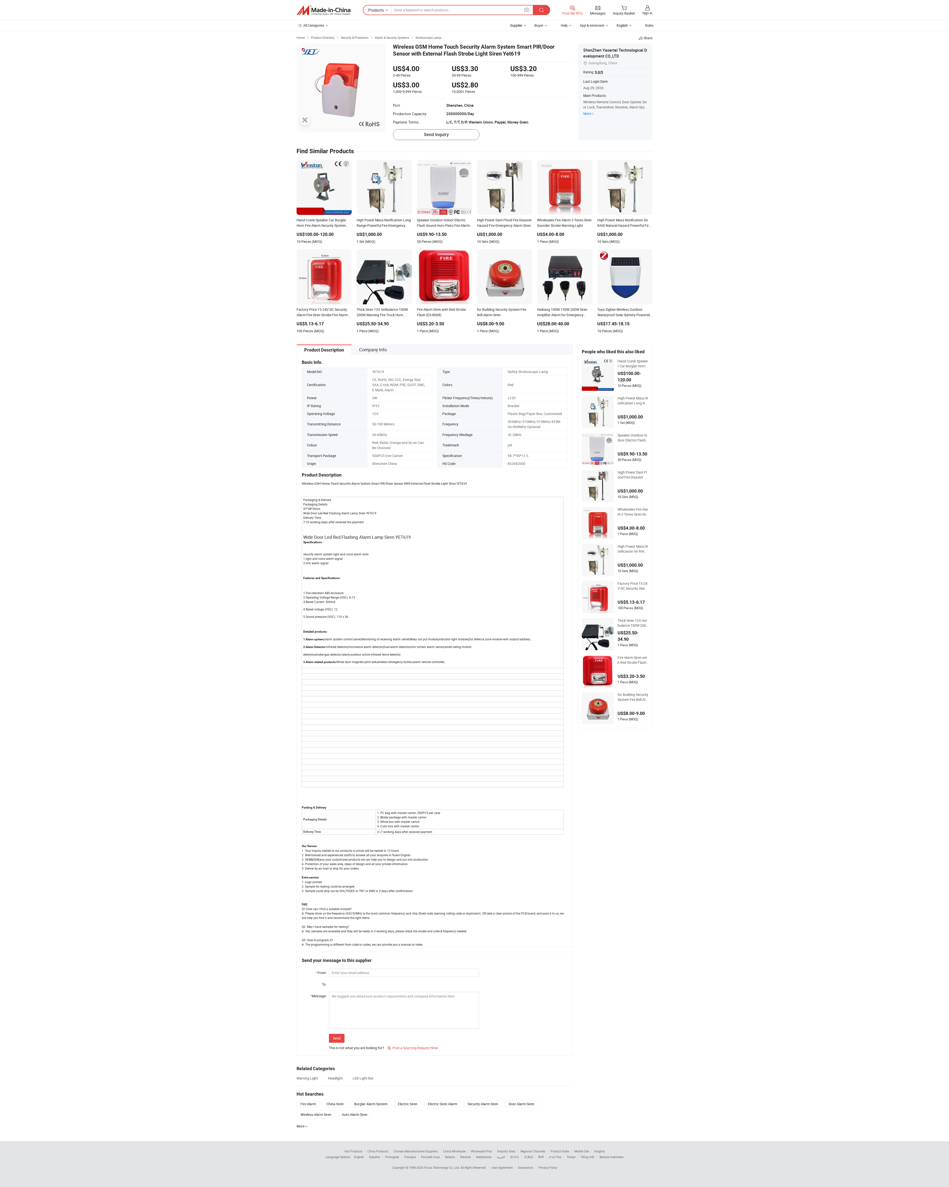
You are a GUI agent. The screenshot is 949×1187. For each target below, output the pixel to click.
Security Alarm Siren (483, 1104)
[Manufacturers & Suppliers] (323, 10)
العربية (501, 1157)
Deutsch (465, 1157)
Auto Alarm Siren (354, 1114)
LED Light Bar (363, 1078)
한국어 (514, 1157)
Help (564, 25)
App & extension (592, 25)
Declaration (525, 1167)
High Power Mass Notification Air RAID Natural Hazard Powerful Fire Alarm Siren (633, 549)
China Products (377, 1151)
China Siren (335, 1104)
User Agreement (502, 1167)
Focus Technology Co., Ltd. (442, 1167)
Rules (649, 25)
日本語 (528, 1157)
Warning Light (307, 1078)
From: (320, 972)
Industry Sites (506, 1151)
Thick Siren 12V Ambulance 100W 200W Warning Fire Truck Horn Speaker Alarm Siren (633, 623)
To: (324, 984)
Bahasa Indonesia (612, 1157)
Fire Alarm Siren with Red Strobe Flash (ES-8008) (632, 660)
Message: (318, 996)
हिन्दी (541, 1157)
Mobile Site (581, 1151)
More (587, 113)
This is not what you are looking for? (356, 1047)
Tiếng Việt (587, 1157)
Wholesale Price (481, 1151)
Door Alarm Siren (521, 1104)
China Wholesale (454, 1151)
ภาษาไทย (555, 1157)
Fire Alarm (308, 1104)
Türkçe (571, 1157)
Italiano (450, 1157)
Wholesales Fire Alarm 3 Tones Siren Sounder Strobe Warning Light (633, 512)
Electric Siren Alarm (442, 1104)
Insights (599, 1151)
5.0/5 (599, 72)
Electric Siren (407, 1104)
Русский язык (430, 1157)
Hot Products (353, 1151)
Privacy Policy (548, 1167)
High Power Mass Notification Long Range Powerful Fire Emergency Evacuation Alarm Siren (633, 401)
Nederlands (484, 1157)
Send (337, 1038)
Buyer (539, 25)
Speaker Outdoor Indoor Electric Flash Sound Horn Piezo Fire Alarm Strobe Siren (633, 438)
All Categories (313, 25)
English (359, 1157)
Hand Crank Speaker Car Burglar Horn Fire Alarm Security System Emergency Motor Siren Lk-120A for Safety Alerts (633, 364)
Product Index (560, 1151)
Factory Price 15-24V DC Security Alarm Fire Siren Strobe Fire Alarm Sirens (633, 586)
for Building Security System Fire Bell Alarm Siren (633, 697)
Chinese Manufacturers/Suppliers (415, 1151)
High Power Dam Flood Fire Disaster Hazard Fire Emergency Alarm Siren (633, 475)
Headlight (335, 1078)
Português (392, 1157)
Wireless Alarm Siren (316, 1114)
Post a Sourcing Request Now (412, 1047)
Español (374, 1157)
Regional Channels (532, 1151)
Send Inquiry (436, 134)
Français (410, 1157)
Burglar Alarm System (371, 1104)
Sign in (647, 13)
